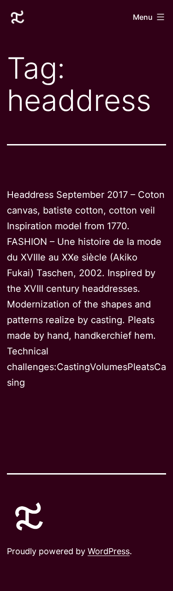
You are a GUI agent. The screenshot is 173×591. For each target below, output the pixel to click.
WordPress (109, 551)
